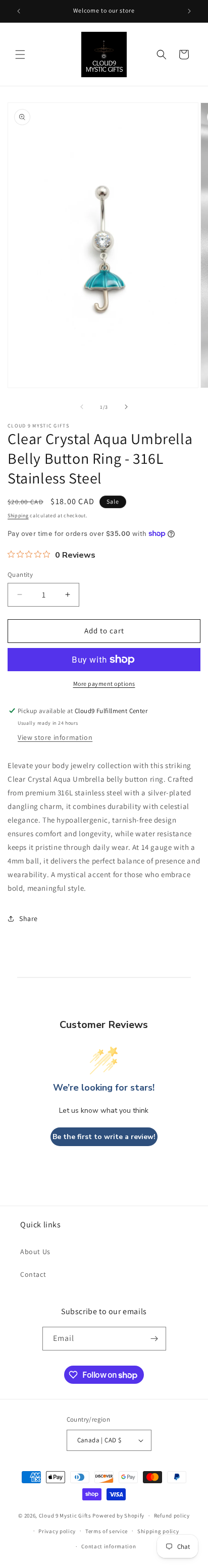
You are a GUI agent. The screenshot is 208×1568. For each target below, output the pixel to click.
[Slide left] (82, 407)
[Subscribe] (154, 1338)
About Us (35, 1251)
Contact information (108, 1546)
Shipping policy (158, 1531)
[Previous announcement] (19, 11)
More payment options (104, 683)
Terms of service (106, 1531)
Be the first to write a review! (104, 1137)
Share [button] (28, 918)
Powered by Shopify (118, 1515)
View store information (55, 737)
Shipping (18, 515)
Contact (33, 1274)
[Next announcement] (189, 11)
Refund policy (172, 1515)
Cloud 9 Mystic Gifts (65, 1515)
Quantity (20, 574)
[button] (20, 54)
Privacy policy (57, 1531)
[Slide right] (126, 407)
